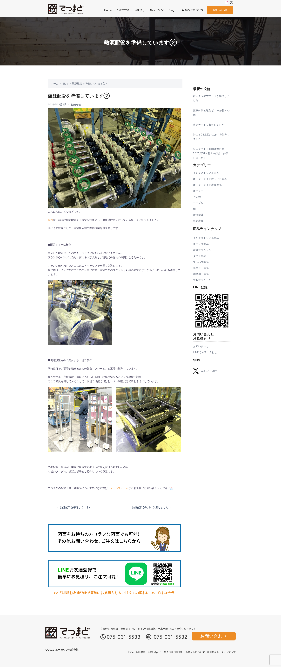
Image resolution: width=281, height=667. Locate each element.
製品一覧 (155, 10)
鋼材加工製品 (201, 274)
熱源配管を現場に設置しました (150, 507)
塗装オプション (202, 280)
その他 (197, 196)
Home (108, 10)
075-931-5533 (123, 637)
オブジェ (198, 190)
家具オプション (202, 250)
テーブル (198, 202)
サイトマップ (228, 652)
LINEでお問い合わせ (205, 352)
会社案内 (140, 652)
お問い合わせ (220, 10)
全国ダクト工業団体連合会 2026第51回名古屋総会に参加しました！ (210, 153)
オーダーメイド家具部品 (207, 184)
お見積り (139, 10)
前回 (50, 219)
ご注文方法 (122, 10)
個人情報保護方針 (173, 652)
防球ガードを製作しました (208, 124)
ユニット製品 (201, 268)
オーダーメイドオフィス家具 (210, 178)
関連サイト (213, 652)
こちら (209, 370)
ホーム (55, 83)
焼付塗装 (198, 214)
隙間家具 (198, 220)
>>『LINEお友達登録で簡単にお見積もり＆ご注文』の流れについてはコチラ (114, 593)
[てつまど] (66, 10)
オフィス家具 (201, 244)
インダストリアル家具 (206, 172)
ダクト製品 (199, 256)
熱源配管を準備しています (75, 507)
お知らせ (76, 104)
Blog (171, 10)
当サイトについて (195, 652)
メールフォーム (119, 488)
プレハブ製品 (201, 262)
